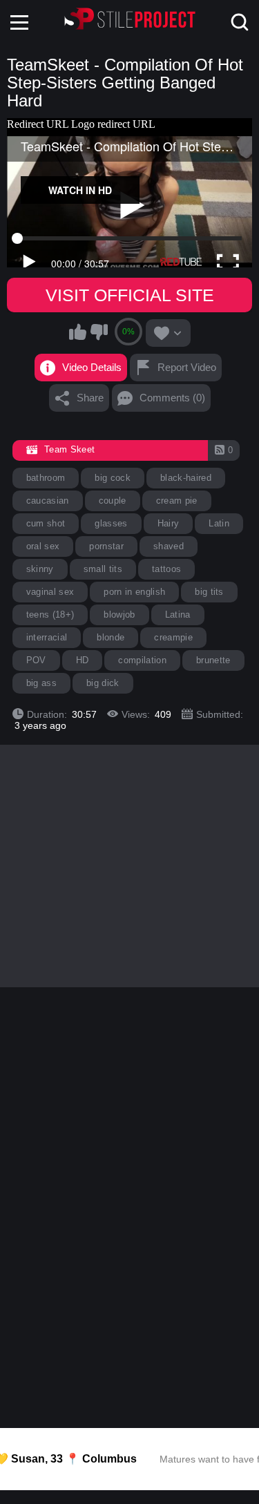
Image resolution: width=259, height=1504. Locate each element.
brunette (213, 660)
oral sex (43, 546)
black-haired (185, 478)
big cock (113, 478)
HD (82, 660)
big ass (41, 683)
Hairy (168, 523)
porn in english (134, 592)
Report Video (186, 367)
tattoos (166, 569)
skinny (40, 569)
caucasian (47, 500)
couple (112, 500)
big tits (209, 592)
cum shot (46, 523)
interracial (47, 637)
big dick (102, 683)
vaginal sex (50, 592)
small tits (103, 569)
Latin (219, 523)
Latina (178, 614)
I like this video (77, 332)
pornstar (106, 546)
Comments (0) (172, 397)
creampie (173, 637)
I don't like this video (99, 332)
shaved (168, 546)
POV (36, 660)
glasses (111, 523)
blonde (110, 637)
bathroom (46, 478)
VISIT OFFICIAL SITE (130, 295)
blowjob (119, 614)
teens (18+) (50, 614)
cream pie (177, 500)
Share (90, 397)
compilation (142, 660)
